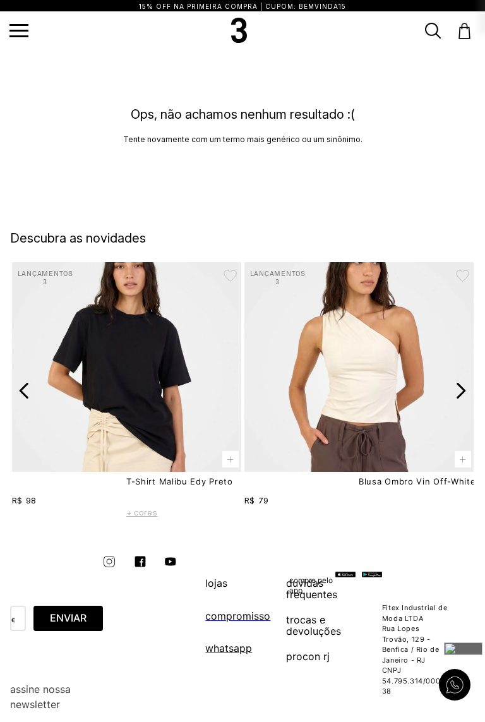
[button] (18, 30)
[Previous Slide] (24, 390)
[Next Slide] (460, 390)
